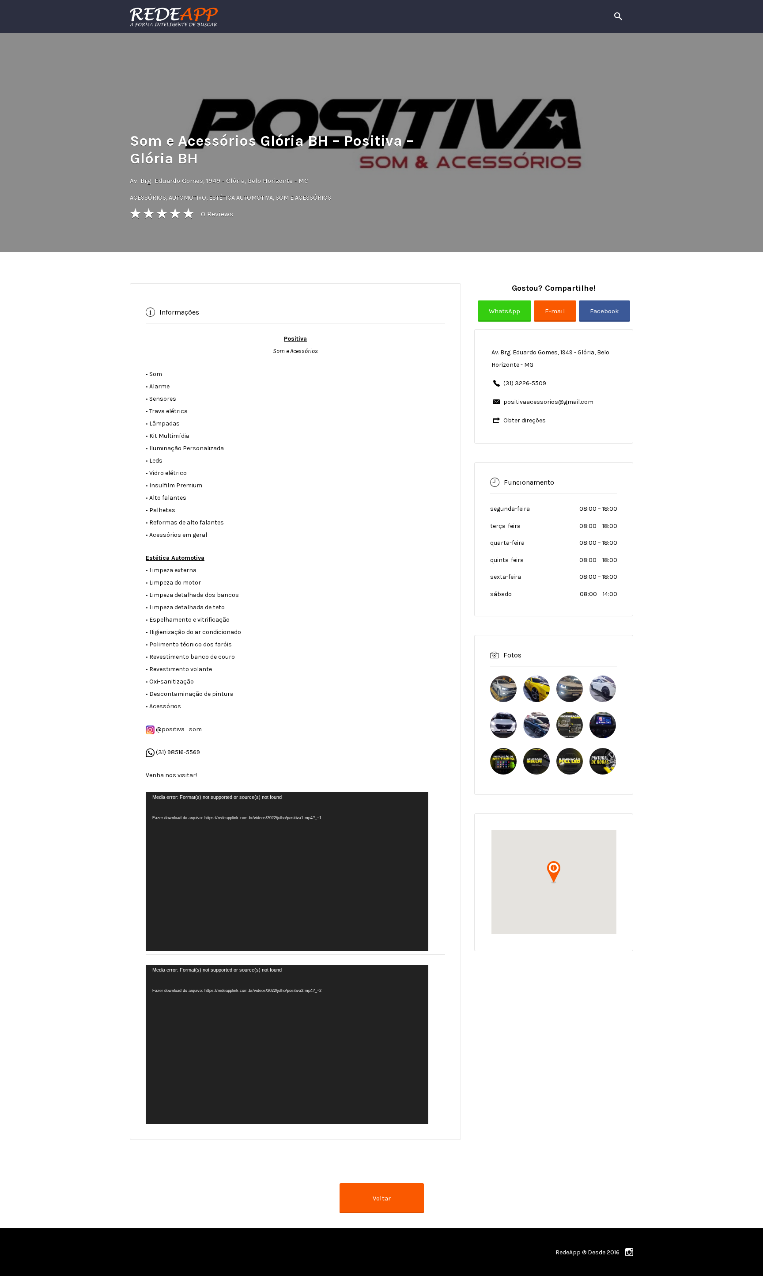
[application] (287, 871)
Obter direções (524, 420)
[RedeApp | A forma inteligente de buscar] (269, 16)
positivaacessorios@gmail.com (548, 402)
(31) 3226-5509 (524, 383)
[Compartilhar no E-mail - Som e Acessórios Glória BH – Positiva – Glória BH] (556, 318)
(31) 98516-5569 (178, 752)
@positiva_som (178, 729)
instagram (629, 1252)
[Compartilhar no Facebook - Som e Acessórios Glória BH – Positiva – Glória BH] (604, 318)
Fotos (512, 654)
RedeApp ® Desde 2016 (587, 1252)
